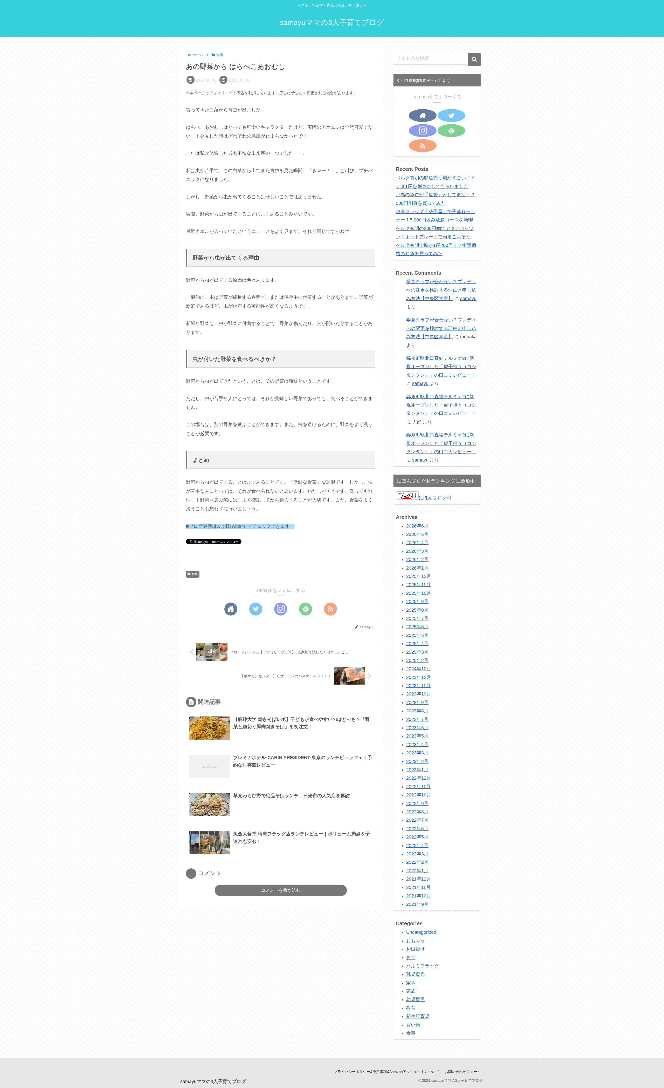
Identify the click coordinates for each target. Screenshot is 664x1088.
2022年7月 (417, 820)
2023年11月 (418, 685)
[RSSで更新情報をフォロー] (330, 609)
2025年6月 (417, 627)
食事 (195, 574)
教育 (411, 1008)
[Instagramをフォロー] (280, 609)
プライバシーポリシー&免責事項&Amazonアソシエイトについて (386, 1072)
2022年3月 (417, 854)
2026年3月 (417, 551)
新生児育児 (418, 1016)
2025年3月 (417, 652)
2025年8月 (417, 610)
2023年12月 (418, 677)
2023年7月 (417, 719)
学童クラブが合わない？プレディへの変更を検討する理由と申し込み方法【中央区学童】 (441, 290)
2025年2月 (417, 660)
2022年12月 (418, 778)
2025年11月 (418, 584)
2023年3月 (417, 753)
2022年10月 (418, 795)
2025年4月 (417, 643)
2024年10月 (418, 669)
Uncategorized (421, 932)
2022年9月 (417, 803)
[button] (474, 59)
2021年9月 (417, 904)
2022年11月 (418, 786)
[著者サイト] (230, 609)
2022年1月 (417, 870)
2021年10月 (418, 895)
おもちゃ (415, 940)
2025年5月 (417, 635)
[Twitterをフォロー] (255, 609)
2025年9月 (417, 601)
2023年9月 (417, 702)
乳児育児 (415, 974)
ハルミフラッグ (422, 966)
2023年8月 (417, 711)
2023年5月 (417, 736)
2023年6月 (417, 728)
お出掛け (415, 949)
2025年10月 (418, 593)
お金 (411, 957)
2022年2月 (417, 862)
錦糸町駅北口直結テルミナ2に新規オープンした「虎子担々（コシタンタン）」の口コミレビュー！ (441, 367)
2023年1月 (417, 770)
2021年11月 (418, 887)
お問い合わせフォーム (463, 1072)
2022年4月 (417, 845)
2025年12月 (418, 576)
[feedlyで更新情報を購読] (305, 609)
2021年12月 (418, 879)
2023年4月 (417, 744)
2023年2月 (417, 761)
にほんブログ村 (435, 498)
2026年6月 (417, 526)
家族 (411, 991)
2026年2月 (417, 559)
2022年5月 (417, 837)
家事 (411, 982)
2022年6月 (417, 828)
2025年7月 (417, 618)
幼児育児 (415, 999)
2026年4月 (417, 542)
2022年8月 (417, 812)
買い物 (413, 1025)
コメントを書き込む (281, 890)
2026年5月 (417, 534)
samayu (468, 298)
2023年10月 (418, 694)
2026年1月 (417, 568)
